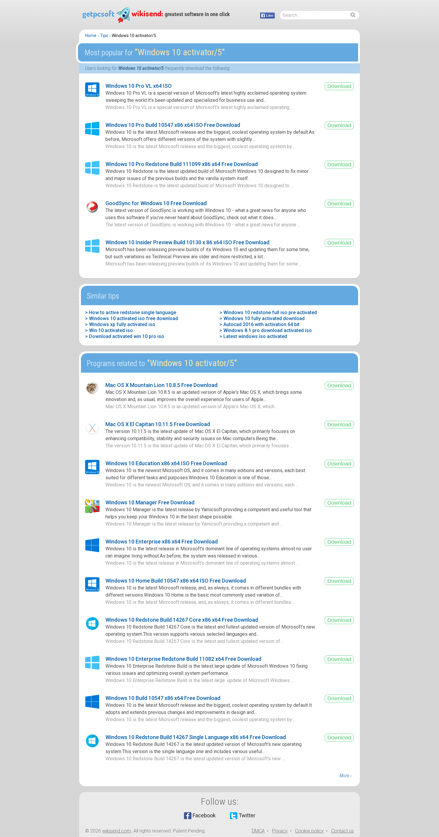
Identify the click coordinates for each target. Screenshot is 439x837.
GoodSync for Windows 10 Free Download (156, 203)
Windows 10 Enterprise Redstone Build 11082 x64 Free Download (183, 659)
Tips (104, 35)
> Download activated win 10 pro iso (124, 336)
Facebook (204, 815)
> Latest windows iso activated (253, 336)
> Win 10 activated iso (109, 330)
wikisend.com (116, 831)
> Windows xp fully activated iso (120, 324)
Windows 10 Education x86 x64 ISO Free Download (166, 463)
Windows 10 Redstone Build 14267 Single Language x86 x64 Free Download (195, 737)
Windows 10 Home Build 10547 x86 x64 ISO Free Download (175, 581)
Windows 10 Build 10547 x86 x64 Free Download (162, 698)
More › (345, 775)
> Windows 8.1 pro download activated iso (266, 330)
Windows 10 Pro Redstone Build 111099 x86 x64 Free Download (181, 164)
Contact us (342, 831)
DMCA (258, 831)
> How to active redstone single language (130, 312)
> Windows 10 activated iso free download (131, 318)
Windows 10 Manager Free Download (149, 502)
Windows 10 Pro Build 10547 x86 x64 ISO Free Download (172, 125)
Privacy (280, 831)
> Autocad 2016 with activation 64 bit (260, 324)
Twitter (247, 815)
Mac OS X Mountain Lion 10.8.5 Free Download (161, 385)
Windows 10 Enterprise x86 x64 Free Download (161, 541)
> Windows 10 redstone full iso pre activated (268, 312)
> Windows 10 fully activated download (262, 318)
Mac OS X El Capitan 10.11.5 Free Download (157, 424)
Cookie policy (309, 831)
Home (90, 35)
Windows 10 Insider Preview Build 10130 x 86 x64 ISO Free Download (187, 242)
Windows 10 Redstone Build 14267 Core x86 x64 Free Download (181, 620)
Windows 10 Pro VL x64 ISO (138, 86)
